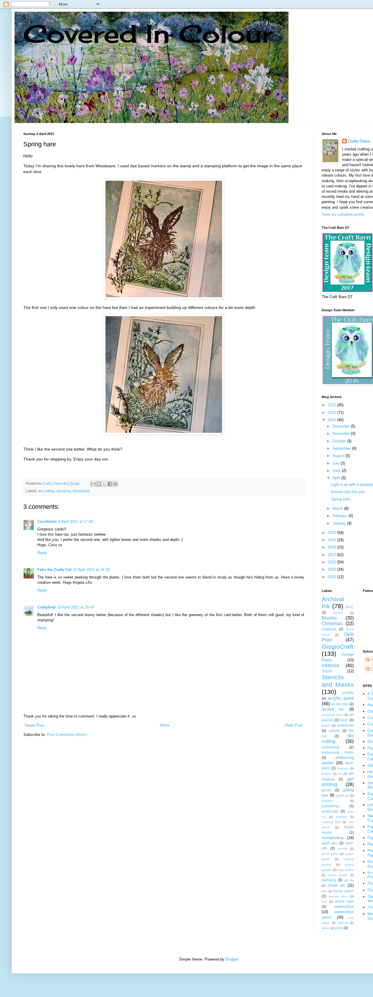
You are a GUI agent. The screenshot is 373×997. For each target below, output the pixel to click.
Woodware (81, 491)
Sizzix (327, 671)
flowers (326, 773)
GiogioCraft (337, 646)
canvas (334, 730)
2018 (332, 547)
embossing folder (338, 752)
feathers (343, 768)
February (340, 516)
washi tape (344, 901)
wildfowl (343, 922)
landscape (330, 811)
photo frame (330, 853)
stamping (63, 491)
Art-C (350, 607)
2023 (332, 405)
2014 (332, 577)
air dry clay (339, 704)
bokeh (326, 725)
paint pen (329, 843)
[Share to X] (104, 484)
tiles (324, 891)
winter (326, 928)
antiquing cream (333, 714)
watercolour (344, 906)
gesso (326, 790)
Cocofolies (47, 521)
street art (336, 885)
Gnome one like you (348, 492)
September (342, 448)
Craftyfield (46, 607)
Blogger (232, 959)
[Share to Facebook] (110, 484)
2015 (332, 569)
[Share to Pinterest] (115, 484)
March (338, 508)
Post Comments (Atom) (67, 734)
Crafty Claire (359, 141)
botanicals (345, 725)
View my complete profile (343, 214)
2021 (332, 420)
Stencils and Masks (338, 681)
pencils (342, 848)
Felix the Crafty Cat (54, 569)
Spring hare (340, 499)
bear (344, 720)
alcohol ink (333, 709)
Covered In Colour (148, 33)
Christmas (332, 623)
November (341, 433)
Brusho (329, 618)
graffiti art (342, 795)
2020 (332, 532)
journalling (330, 806)
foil (340, 773)
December (341, 426)
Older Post (294, 725)
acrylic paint (340, 698)
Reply (42, 553)
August (339, 455)
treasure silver (338, 896)
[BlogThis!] (99, 484)
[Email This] (93, 484)
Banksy (338, 612)
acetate (348, 692)
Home (165, 725)
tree (324, 901)
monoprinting (332, 838)
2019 (332, 540)
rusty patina (345, 869)
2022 (332, 412)
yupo (339, 928)
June (337, 470)
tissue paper (343, 891)
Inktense (330, 665)
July (336, 463)
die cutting (46, 491)
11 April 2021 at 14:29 (91, 569)
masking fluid (331, 822)
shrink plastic (337, 875)
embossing (330, 747)
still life (349, 880)
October (339, 441)
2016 (332, 562)
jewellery (327, 800)
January (339, 523)
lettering (341, 816)
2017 (332, 555)
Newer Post (34, 725)
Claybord (329, 629)
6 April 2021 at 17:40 (75, 521)
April (336, 478)
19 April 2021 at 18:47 (75, 607)
